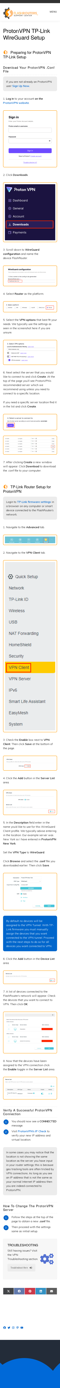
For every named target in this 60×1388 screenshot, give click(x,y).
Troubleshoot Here (19, 1267)
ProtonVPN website (16, 103)
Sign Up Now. (21, 86)
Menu (53, 11)
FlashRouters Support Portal (22, 13)
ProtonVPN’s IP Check (32, 1131)
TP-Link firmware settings (34, 502)
